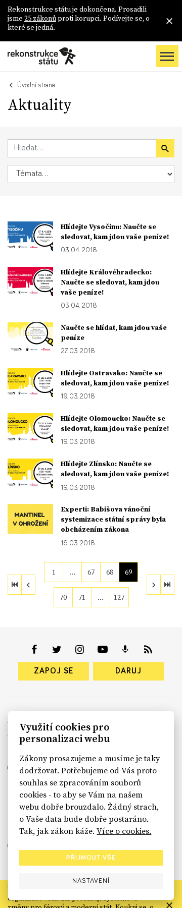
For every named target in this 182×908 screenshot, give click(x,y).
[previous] (28, 584)
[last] (167, 584)
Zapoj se (53, 671)
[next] (153, 584)
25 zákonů (40, 18)
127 (119, 597)
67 (91, 572)
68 (109, 572)
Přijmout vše (91, 857)
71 (81, 597)
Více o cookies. (124, 830)
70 (63, 597)
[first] (14, 584)
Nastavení (91, 880)
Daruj (128, 671)
